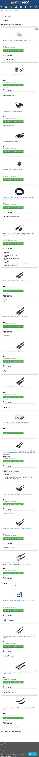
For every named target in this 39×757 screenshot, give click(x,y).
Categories (4, 743)
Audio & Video (10, 11)
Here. (13, 95)
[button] (11, 7)
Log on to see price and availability (13, 50)
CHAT (33, 754)
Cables (17, 11)
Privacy (3, 749)
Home (3, 11)
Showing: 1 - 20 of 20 (11, 25)
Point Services (5, 745)
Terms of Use (5, 751)
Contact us (4, 747)
